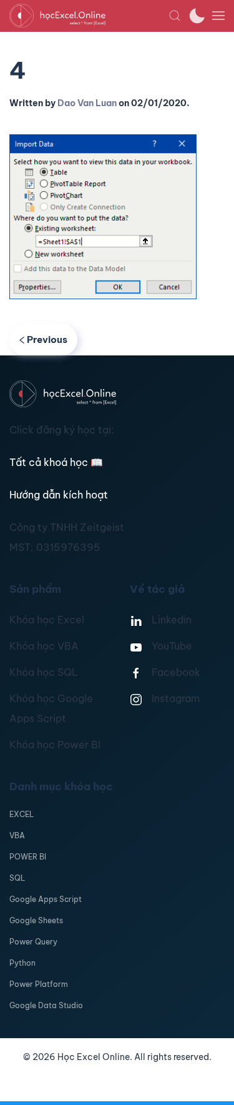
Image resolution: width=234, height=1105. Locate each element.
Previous (47, 339)
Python (22, 963)
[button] (174, 15)
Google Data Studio (46, 1005)
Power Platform (38, 984)
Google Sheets (36, 920)
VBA (17, 835)
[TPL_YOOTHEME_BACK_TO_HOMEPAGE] (88, 15)
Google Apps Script (45, 899)
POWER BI (27, 856)
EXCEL (21, 814)
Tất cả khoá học (56, 462)
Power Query (33, 941)
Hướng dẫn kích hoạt (58, 494)
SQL (17, 878)
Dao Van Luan (87, 103)
